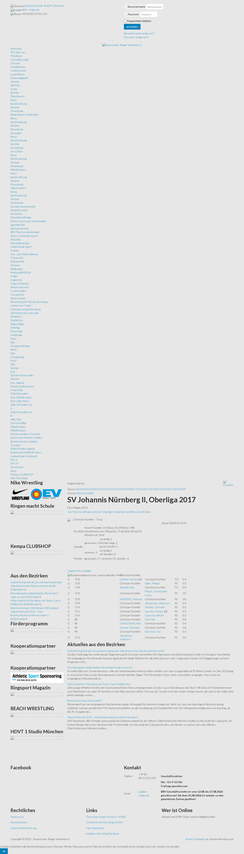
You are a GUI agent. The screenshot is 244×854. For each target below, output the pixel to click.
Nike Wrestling (18, 478)
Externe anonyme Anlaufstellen (28, 221)
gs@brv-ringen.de (30, 9)
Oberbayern (17, 96)
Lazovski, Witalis (154, 615)
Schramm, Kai (153, 631)
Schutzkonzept (18, 210)
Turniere (15, 445)
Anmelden (132, 26)
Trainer (14, 250)
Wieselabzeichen (20, 243)
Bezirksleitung (18, 103)
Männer (80, 493)
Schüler (14, 368)
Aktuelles (15, 239)
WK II (14, 459)
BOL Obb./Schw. (19, 401)
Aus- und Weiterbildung (24, 254)
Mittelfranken (18, 169)
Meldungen (16, 268)
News (13, 99)
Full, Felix (150, 619)
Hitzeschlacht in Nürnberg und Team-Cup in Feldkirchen (99, 684)
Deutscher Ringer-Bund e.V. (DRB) (106, 816)
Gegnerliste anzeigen (80, 570)
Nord (13, 338)
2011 (171, 489)
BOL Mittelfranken (21, 397)
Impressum (17, 816)
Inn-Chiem (16, 151)
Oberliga (15, 327)
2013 (158, 489)
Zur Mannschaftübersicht (82, 511)
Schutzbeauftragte (20, 217)
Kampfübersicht (122, 511)
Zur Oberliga (105, 511)
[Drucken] (228, 483)
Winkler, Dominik (155, 607)
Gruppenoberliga (20, 345)
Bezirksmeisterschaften (24, 441)
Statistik (15, 85)
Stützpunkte (17, 261)
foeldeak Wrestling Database (102, 833)
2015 (146, 489)
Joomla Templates (195, 839)
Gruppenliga (17, 357)
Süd (12, 342)
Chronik (15, 63)
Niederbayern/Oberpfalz (24, 114)
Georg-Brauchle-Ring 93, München (44, 5)
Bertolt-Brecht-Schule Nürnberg (28, 301)
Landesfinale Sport (21, 246)
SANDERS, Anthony (131, 599)
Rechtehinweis (18, 822)
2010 (177, 489)
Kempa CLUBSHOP (21, 474)
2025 (85, 489)
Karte (13, 89)
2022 (103, 489)
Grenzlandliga (18, 423)
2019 (122, 489)
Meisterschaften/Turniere (25, 434)
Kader (14, 276)
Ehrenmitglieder (19, 78)
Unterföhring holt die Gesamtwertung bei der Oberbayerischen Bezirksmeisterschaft (115, 650)
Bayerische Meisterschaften (26, 437)
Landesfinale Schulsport (24, 456)
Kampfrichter (18, 66)
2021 (110, 489)
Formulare (16, 213)
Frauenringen (18, 290)
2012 (164, 489)
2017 (134, 489)
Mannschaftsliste (141, 511)
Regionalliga (17, 324)
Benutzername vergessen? (139, 33)
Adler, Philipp (152, 583)
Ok (3, 851)
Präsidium (16, 55)
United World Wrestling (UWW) (104, 822)
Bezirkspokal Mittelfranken (25, 452)
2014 (152, 489)
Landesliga (16, 334)
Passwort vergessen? (136, 37)
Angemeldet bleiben (139, 21)
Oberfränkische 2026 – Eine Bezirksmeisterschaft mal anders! (103, 717)
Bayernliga (16, 331)
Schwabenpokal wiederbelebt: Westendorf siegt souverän (99, 667)
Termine (15, 265)
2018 (128, 489)
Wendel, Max (127, 587)
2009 (183, 489)
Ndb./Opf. (15, 419)
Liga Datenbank (95, 828)
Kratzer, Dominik (129, 627)
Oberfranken (18, 188)
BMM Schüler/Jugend (22, 448)
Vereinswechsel (19, 287)
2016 (140, 489)
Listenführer (17, 74)
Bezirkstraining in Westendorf (84, 700)
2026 (79, 489)
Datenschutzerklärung (23, 828)
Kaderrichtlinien (19, 283)
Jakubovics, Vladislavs (157, 603)
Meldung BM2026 (20, 272)
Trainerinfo (16, 257)
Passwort (133, 14)
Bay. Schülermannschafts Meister (22, 375)
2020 (116, 489)
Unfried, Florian (129, 579)
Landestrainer (18, 70)
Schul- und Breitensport (24, 235)
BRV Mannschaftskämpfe (24, 232)
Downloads (17, 111)
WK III (14, 463)
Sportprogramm (19, 228)
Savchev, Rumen (154, 611)
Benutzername (136, 6)
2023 (97, 489)
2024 (91, 489)
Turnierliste (17, 294)
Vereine (14, 81)
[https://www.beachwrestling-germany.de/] (36, 719)
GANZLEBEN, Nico (130, 623)
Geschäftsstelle (19, 59)
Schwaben (16, 133)
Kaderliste (16, 279)
